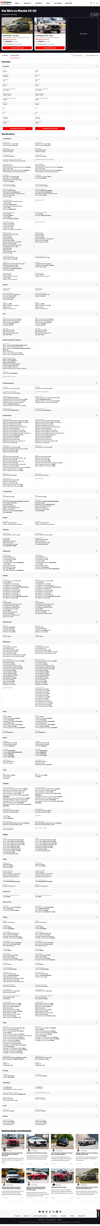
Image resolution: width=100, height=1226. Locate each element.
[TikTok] (50, 1212)
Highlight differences (93, 55)
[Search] (94, 3)
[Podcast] (60, 1212)
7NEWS (72, 1215)
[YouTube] (40, 1212)
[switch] (72, 55)
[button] (17, 33)
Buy (48, 3)
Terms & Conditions (50, 1219)
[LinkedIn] (57, 1212)
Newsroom (27, 1215)
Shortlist (38, 3)
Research (27, 3)
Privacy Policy (41, 1219)
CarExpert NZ (81, 1215)
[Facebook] (43, 1212)
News (17, 3)
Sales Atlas (68, 3)
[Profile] (97, 3)
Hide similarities (78, 55)
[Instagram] (47, 1212)
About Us (17, 1215)
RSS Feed (59, 1219)
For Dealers (54, 1215)
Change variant (18, 44)
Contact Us (64, 1215)
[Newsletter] (90, 3)
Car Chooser (58, 3)
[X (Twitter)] (53, 1212)
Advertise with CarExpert (40, 1215)
